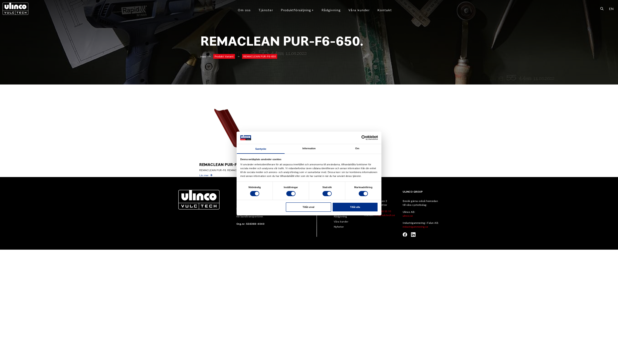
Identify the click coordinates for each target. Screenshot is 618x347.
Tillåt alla (355, 207)
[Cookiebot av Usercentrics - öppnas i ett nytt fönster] (364, 137)
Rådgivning (331, 10)
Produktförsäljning (297, 10)
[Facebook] (405, 234)
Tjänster (265, 10)
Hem (203, 56)
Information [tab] (309, 148)
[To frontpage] (15, 8)
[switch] (290, 193)
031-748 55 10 (382, 211)
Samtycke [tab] (260, 148)
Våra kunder (359, 10)
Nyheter (339, 226)
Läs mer (204, 175)
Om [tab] (357, 148)
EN (611, 8)
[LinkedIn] (413, 234)
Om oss (244, 10)
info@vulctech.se (384, 215)
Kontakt (384, 10)
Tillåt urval (308, 207)
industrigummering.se (415, 226)
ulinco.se (408, 215)
